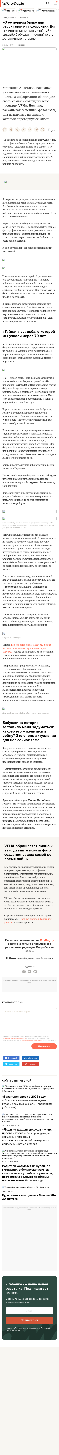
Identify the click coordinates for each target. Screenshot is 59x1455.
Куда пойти (7, 1191)
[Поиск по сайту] (48, 3)
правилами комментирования (31, 1040)
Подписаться (29, 1320)
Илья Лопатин (8, 45)
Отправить (44, 1046)
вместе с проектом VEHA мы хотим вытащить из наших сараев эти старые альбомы (26, 648)
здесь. (29, 951)
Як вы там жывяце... (11, 1162)
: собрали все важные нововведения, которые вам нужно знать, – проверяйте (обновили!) (27, 1102)
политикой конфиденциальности (14, 1038)
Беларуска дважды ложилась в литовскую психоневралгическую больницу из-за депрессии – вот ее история (27, 1137)
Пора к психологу (10, 1125)
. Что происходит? (27, 1173)
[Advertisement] (30, 988)
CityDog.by (47, 940)
